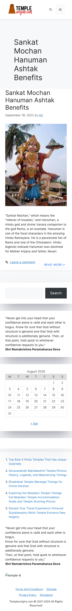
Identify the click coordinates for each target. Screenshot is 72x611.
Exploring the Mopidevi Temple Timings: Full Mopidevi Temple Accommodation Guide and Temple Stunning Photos (35, 497)
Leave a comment (22, 262)
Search (56, 293)
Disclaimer (46, 595)
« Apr (34, 423)
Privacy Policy (27, 595)
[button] (50, 9)
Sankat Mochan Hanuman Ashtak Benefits (29, 100)
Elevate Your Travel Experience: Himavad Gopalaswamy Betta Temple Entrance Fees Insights (37, 512)
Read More (53, 264)
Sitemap (51, 589)
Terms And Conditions (29, 589)
